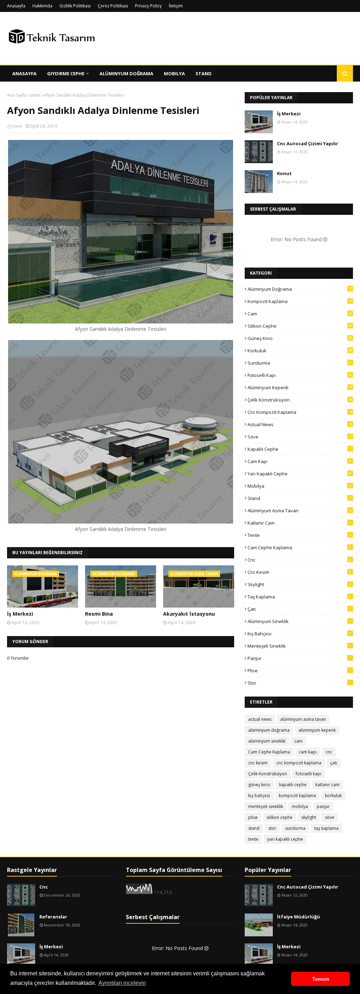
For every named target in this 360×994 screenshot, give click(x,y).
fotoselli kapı (300, 375)
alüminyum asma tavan (299, 510)
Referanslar (53, 916)
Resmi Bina (99, 613)
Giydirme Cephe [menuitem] (65, 73)
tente (35, 95)
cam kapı (299, 461)
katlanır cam (299, 523)
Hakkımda (42, 6)
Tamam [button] (320, 979)
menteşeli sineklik (299, 646)
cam (300, 313)
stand (299, 498)
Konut (284, 173)
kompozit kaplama (300, 301)
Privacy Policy (148, 6)
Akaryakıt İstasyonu (189, 613)
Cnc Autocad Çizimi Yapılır (307, 143)
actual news (300, 424)
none (17, 126)
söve (300, 437)
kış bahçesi (299, 633)
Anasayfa (16, 6)
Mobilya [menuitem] (174, 73)
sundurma (300, 363)
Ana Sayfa (16, 95)
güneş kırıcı (300, 338)
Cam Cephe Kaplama (299, 547)
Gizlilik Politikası (75, 6)
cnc (299, 560)
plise (299, 670)
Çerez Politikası (113, 6)
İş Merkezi (20, 613)
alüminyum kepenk (300, 387)
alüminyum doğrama (300, 289)
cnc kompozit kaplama (300, 412)
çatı (299, 609)
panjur (299, 658)
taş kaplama (299, 597)
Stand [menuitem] (203, 73)
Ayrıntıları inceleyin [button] (122, 983)
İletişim (176, 6)
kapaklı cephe (300, 449)
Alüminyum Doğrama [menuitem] (126, 73)
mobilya (299, 486)
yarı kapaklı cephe (299, 473)
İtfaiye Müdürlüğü (298, 916)
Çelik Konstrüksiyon (300, 400)
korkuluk (300, 350)
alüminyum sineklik (299, 621)
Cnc (43, 887)
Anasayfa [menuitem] (24, 73)
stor (299, 683)
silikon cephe (300, 326)
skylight (299, 584)
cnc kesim (299, 572)
